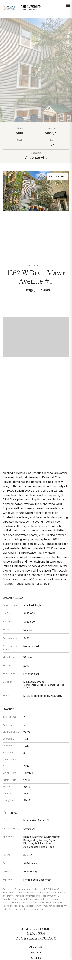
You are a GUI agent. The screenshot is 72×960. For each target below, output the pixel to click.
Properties (36, 265)
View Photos (57, 176)
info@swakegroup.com (36, 938)
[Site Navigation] (68, 5)
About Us (36, 946)
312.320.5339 (36, 933)
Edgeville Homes (36, 928)
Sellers (36, 952)
